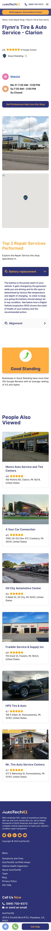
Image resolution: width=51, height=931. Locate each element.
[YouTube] (25, 835)
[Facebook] (9, 835)
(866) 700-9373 (35, 4)
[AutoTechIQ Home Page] (11, 4)
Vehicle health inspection (15, 866)
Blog (4, 877)
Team (5, 873)
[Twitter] (4, 835)
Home (4, 20)
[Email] (20, 835)
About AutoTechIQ (11, 869)
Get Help (35, 926)
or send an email (16, 907)
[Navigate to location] (5, 926)
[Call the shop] (15, 926)
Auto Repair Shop (17, 20)
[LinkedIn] (15, 835)
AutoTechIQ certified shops (16, 862)
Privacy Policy (9, 881)
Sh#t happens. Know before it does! (25, 12)
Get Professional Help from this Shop (25, 104)
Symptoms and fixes (12, 858)
